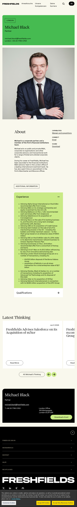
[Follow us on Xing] (16, 488)
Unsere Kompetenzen (40, 4)
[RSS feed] (23, 488)
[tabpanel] (38, 344)
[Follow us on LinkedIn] (10, 488)
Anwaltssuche (27, 3)
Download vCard (61, 417)
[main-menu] (72, 3)
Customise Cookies (9, 503)
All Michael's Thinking (32, 374)
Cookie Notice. (16, 499)
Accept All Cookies (43, 503)
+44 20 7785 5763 (19, 41)
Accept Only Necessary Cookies (63, 503)
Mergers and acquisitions (62, 133)
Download (56, 146)
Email (54, 140)
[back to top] (73, 433)
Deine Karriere (53, 4)
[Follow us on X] (3, 488)
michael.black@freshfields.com (18, 38)
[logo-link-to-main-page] (10, 4)
